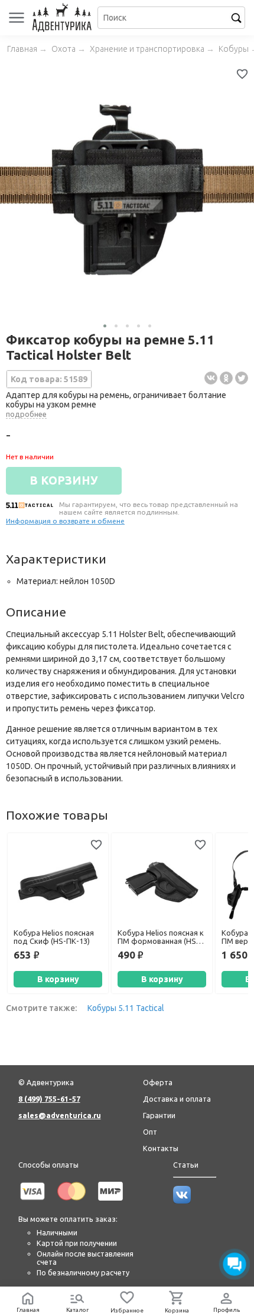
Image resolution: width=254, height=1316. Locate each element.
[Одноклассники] (226, 378)
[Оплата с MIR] (110, 1202)
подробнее (26, 414)
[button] (104, 325)
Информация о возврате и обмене (65, 521)
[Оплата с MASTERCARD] (71, 1202)
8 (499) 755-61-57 (49, 1099)
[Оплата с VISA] (32, 1202)
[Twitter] (241, 378)
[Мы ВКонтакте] (182, 1200)
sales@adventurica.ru (59, 1115)
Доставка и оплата (177, 1099)
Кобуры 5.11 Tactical (125, 1008)
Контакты (160, 1148)
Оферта (157, 1082)
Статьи (185, 1165)
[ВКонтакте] (210, 378)
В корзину (58, 979)
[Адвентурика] (63, 17)
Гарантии (159, 1115)
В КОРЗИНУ (64, 480)
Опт (150, 1132)
